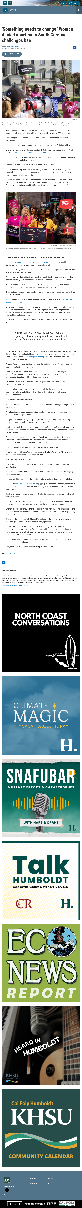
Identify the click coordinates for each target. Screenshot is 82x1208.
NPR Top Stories (13, 554)
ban (11, 284)
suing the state (68, 169)
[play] (5, 10)
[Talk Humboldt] (41, 880)
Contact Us (33, 1183)
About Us (33, 1178)
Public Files (50, 1178)
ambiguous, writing (36, 357)
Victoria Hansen (13, 46)
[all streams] (79, 10)
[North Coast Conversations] (41, 633)
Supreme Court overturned (33, 262)
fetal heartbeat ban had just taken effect (30, 153)
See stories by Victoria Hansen (15, 585)
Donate (74, 3)
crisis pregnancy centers (25, 484)
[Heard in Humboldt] (41, 1045)
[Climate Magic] (41, 715)
